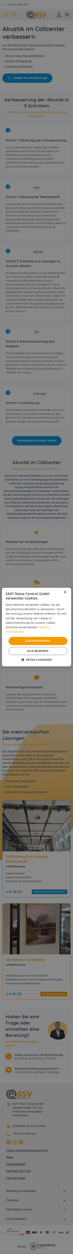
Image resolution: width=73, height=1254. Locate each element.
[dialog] (36, 627)
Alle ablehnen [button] (37, 651)
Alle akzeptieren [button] (38, 640)
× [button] (64, 592)
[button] (36, 659)
